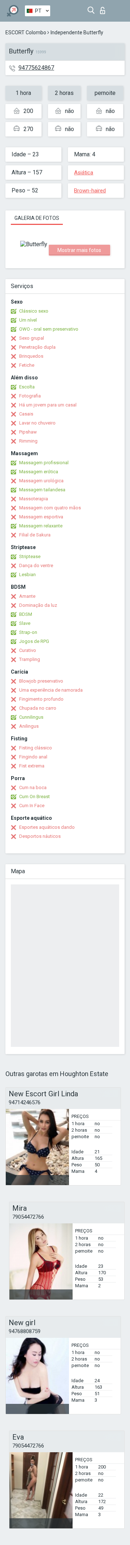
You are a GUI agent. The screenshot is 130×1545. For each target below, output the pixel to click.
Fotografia (30, 396)
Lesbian (27, 574)
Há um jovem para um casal (48, 405)
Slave (24, 623)
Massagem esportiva (41, 516)
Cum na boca (33, 787)
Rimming (28, 441)
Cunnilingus (31, 717)
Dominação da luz (38, 605)
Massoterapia (33, 498)
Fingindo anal (33, 757)
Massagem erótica (38, 471)
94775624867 (36, 67)
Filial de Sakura (35, 535)
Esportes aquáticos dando (47, 827)
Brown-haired (90, 190)
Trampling (29, 659)
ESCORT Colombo (25, 32)
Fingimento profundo (41, 699)
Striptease (29, 556)
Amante (27, 596)
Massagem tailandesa (42, 489)
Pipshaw (28, 432)
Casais (26, 414)
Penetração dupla (37, 347)
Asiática (83, 172)
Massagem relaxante (40, 525)
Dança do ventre (36, 565)
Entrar (104, 8)
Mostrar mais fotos (79, 250)
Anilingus (29, 726)
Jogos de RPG (34, 641)
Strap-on (28, 632)
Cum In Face (31, 805)
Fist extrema (31, 766)
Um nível (28, 320)
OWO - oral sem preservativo (48, 329)
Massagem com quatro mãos (50, 507)
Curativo (27, 650)
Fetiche (26, 365)
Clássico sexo (33, 311)
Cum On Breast (34, 796)
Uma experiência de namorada (51, 690)
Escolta (27, 386)
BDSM (25, 614)
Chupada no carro (37, 708)
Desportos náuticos (40, 836)
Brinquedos (31, 356)
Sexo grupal (31, 338)
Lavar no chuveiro (37, 423)
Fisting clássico (35, 747)
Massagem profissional (44, 462)
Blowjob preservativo (41, 681)
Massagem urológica (41, 480)
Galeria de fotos (36, 218)
